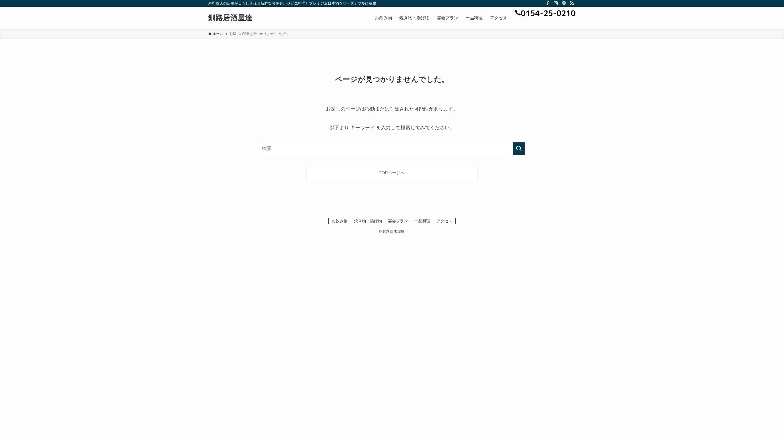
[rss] (572, 3)
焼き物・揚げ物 (368, 221)
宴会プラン (398, 221)
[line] (564, 3)
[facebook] (548, 3)
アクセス (444, 221)
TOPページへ (392, 172)
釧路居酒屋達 (230, 17)
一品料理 (422, 221)
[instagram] (556, 3)
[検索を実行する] (519, 148)
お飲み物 (340, 221)
